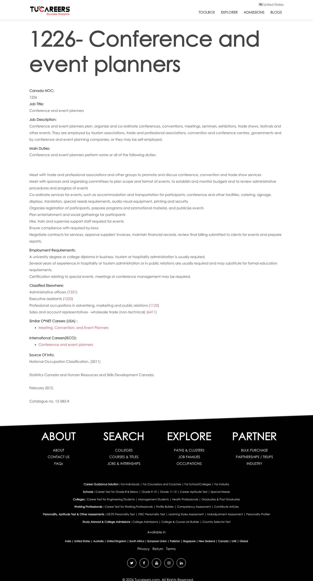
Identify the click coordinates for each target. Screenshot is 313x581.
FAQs (58, 464)
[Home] (50, 12)
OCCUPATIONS (189, 464)
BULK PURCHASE (254, 450)
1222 (68, 299)
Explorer (229, 12)
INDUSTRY (254, 464)
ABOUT (58, 450)
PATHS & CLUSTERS (189, 450)
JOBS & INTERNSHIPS (123, 464)
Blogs (276, 12)
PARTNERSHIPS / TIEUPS (254, 457)
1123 (154, 305)
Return (157, 549)
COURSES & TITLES (123, 457)
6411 (152, 312)
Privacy (143, 549)
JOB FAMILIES (189, 457)
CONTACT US (58, 457)
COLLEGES (124, 450)
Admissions (254, 12)
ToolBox (207, 12)
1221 (72, 292)
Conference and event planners (65, 345)
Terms (171, 549)
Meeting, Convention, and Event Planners (73, 328)
